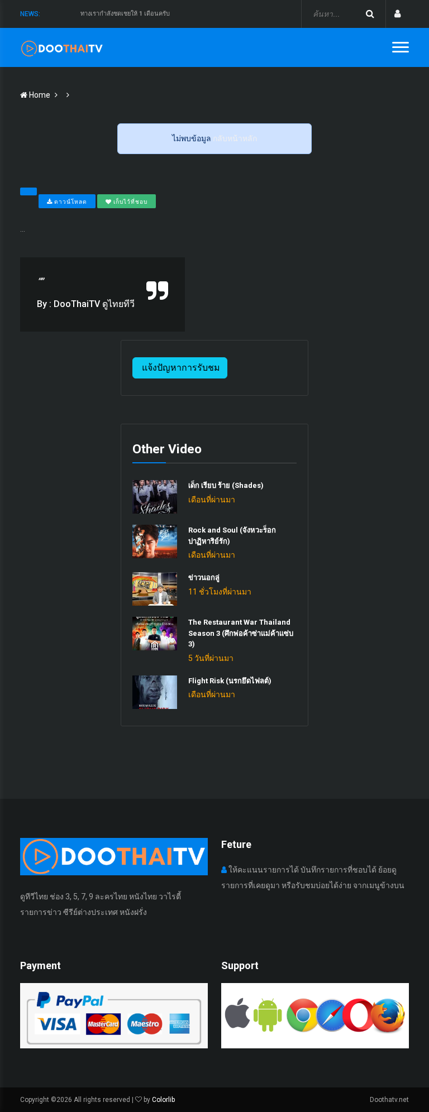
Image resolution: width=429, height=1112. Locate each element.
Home (38, 94)
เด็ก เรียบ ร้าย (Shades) (226, 485)
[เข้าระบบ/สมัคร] (397, 14)
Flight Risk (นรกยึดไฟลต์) (229, 681)
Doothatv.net (389, 1100)
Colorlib (163, 1100)
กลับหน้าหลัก (235, 138)
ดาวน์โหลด (70, 202)
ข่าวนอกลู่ (204, 577)
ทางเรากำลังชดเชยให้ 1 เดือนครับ (125, 13)
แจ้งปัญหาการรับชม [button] (180, 367)
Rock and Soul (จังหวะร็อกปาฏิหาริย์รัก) (232, 535)
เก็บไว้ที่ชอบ (129, 202)
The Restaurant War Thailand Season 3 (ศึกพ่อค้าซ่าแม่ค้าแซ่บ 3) (240, 633)
